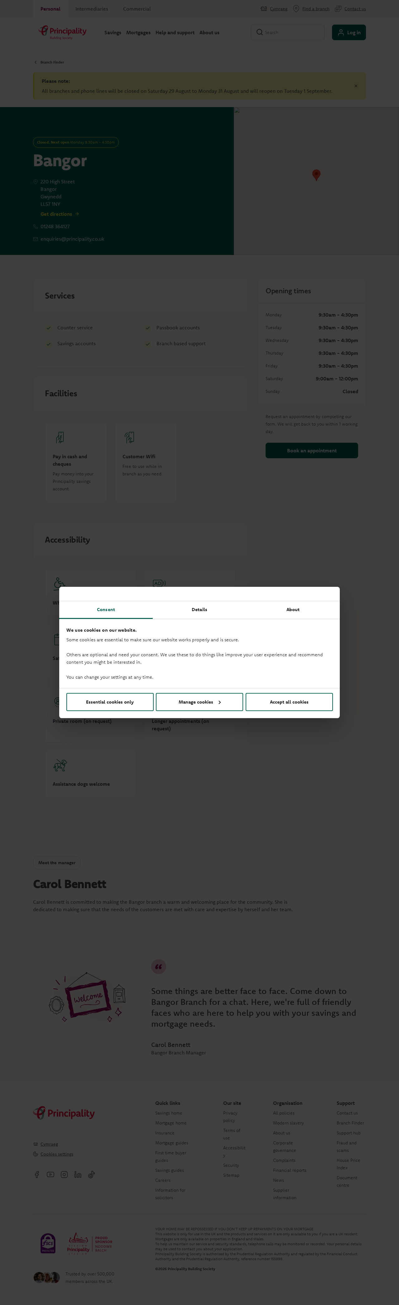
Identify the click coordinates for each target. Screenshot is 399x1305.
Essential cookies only (110, 702)
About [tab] (293, 609)
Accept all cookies (289, 702)
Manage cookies (196, 702)
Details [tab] (199, 609)
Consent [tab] (106, 609)
